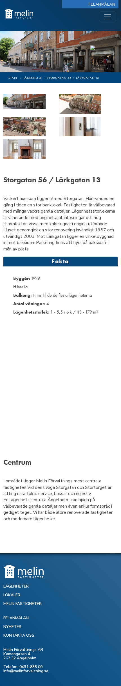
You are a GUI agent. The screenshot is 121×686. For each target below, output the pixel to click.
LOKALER (11, 595)
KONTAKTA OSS (18, 635)
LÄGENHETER (16, 586)
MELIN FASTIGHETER (22, 603)
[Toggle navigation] (107, 16)
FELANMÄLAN (16, 618)
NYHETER (12, 626)
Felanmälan (103, 4)
